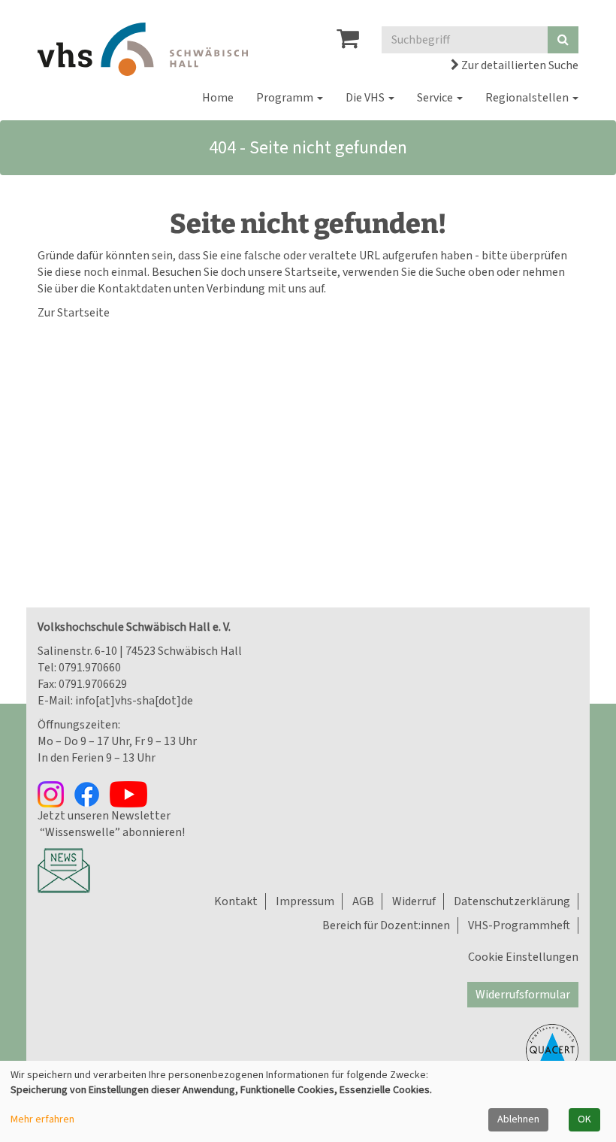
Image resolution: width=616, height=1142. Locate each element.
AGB (363, 901)
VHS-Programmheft (519, 925)
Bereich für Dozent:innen (386, 925)
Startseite (311, 272)
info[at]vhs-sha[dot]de (134, 700)
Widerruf (414, 901)
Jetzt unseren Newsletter (104, 815)
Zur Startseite (74, 312)
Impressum (305, 901)
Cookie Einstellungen (523, 957)
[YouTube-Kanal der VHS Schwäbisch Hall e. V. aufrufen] (132, 793)
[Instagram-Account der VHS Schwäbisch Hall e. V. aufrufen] (56, 793)
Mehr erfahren (42, 1120)
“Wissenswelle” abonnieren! (111, 832)
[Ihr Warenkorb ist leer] (348, 43)
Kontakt (236, 901)
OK (584, 1119)
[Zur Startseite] (143, 49)
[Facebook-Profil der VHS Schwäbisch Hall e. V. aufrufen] (92, 793)
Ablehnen (518, 1119)
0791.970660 (90, 667)
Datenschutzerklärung (512, 901)
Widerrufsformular (523, 994)
